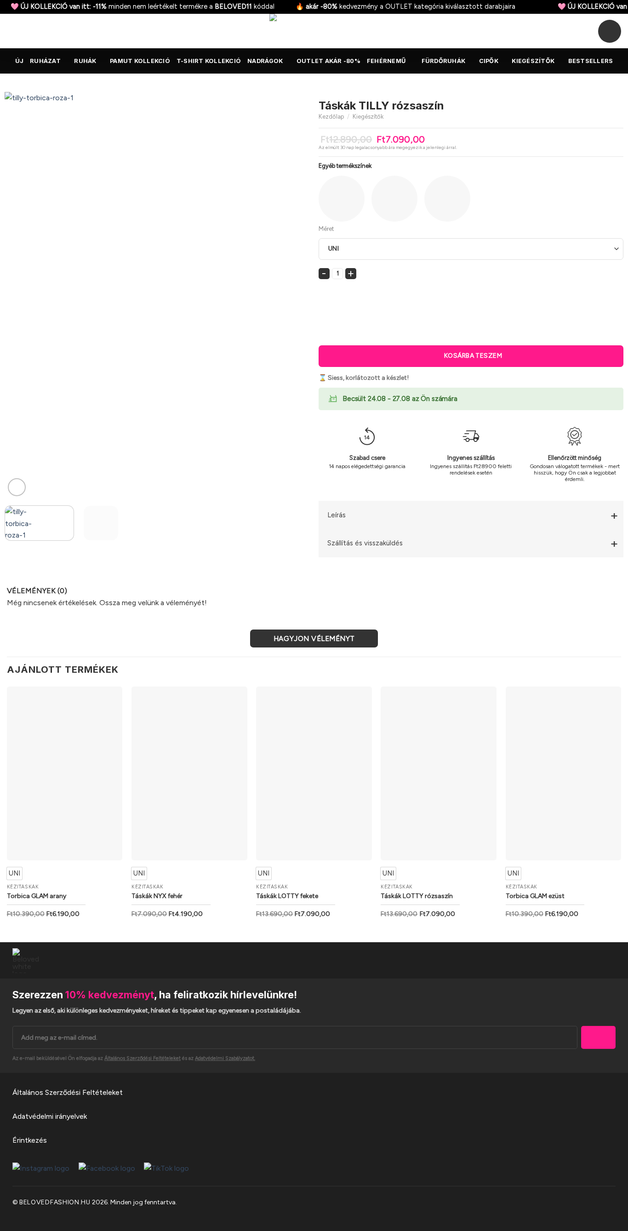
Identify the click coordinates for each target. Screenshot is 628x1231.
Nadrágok (265, 60)
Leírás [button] (336, 515)
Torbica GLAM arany (36, 896)
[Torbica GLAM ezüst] (564, 773)
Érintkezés (29, 1140)
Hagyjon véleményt (314, 638)
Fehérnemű (386, 60)
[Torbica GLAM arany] (65, 773)
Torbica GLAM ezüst (535, 896)
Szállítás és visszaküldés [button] (365, 543)
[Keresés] (10, 31)
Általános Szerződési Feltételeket (67, 1092)
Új (19, 60)
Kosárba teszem (473, 356)
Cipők (488, 60)
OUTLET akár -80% (328, 60)
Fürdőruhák (444, 60)
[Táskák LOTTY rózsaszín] (439, 773)
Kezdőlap (331, 116)
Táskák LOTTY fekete (287, 896)
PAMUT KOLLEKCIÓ (140, 60)
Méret (326, 228)
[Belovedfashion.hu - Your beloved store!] (314, 31)
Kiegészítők (533, 60)
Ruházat (45, 60)
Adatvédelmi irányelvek (49, 1116)
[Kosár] (609, 31)
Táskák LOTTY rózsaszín (417, 896)
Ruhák (85, 60)
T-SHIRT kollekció (209, 60)
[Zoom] (17, 487)
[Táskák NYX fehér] (189, 773)
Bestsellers (590, 60)
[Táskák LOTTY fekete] (314, 773)
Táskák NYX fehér (157, 896)
